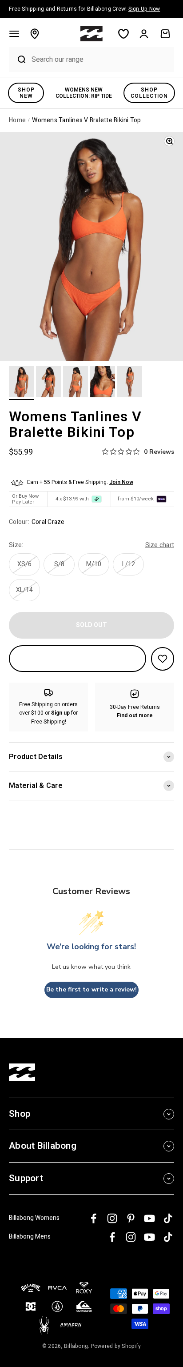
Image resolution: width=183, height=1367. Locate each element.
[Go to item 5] (129, 383)
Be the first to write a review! (91, 989)
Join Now (121, 482)
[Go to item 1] (21, 383)
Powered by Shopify (116, 1346)
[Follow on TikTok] (168, 1218)
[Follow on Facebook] (93, 1218)
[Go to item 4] (102, 383)
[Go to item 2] (48, 383)
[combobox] (101, 59)
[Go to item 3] (75, 383)
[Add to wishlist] (162, 659)
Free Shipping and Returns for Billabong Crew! (84, 9)
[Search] (18, 59)
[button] (14, 33)
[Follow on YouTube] (149, 1218)
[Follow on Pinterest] (131, 1218)
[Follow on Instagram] (112, 1218)
